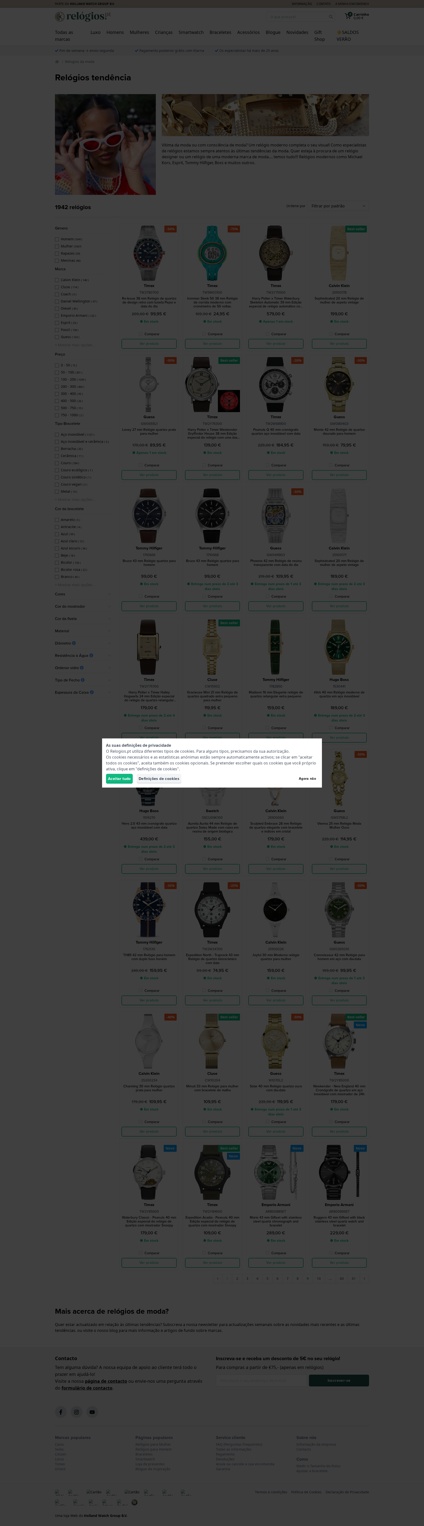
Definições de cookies (159, 778)
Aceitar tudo (119, 778)
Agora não (307, 778)
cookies (187, 751)
